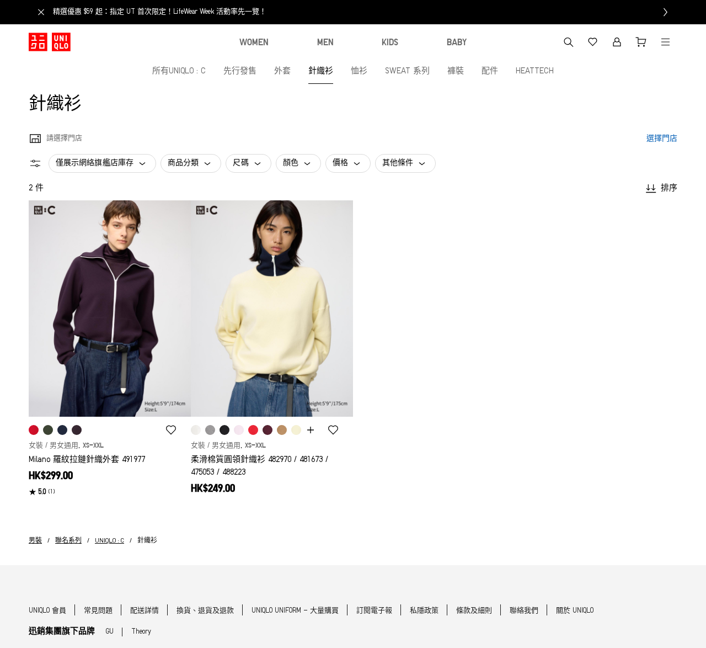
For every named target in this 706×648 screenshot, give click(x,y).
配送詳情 (144, 610)
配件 (490, 71)
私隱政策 (424, 610)
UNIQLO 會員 (47, 610)
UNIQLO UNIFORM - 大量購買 (295, 610)
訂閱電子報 (374, 610)
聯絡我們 (524, 610)
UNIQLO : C (109, 541)
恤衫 (359, 71)
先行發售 (239, 71)
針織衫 (320, 71)
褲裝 (455, 71)
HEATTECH (535, 71)
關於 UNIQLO (574, 610)
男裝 (35, 541)
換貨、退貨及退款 (205, 610)
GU (110, 631)
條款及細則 (474, 610)
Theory (141, 631)
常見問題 (98, 610)
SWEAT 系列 (407, 71)
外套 (282, 71)
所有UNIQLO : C (179, 71)
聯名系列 (68, 541)
